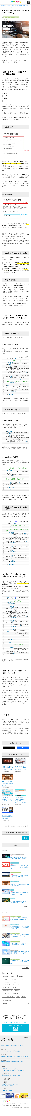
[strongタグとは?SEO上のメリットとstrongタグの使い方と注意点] (20, 761)
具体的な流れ (6, 1074)
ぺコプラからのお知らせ (8, 996)
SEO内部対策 (21, 976)
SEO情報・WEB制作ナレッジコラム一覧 (15, 826)
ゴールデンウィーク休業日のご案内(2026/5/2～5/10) (15, 1051)
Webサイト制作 (6, 984)
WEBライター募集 (13, 1084)
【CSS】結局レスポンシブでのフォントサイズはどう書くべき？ (19, 944)
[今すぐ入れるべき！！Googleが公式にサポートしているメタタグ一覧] (7, 792)
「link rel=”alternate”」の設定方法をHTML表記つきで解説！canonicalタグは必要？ (20, 800)
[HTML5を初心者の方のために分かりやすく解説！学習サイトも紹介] (7, 761)
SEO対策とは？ (6, 1069)
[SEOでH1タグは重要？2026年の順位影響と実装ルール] (7, 777)
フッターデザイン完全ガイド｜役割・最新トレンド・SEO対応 (19, 876)
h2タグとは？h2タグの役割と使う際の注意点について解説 (7, 816)
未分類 (23, 996)
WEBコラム (12, 1091)
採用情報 (4, 1084)
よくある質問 (6, 1079)
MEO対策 (13, 976)
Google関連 (5, 976)
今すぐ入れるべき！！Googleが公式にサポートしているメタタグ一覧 (7, 800)
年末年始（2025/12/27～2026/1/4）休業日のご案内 (14, 1056)
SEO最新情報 (6, 982)
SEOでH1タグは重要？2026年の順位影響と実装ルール (7, 783)
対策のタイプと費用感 (18, 1070)
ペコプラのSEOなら (17, 1069)
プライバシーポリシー (8, 1085)
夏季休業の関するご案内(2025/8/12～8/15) (12, 1062)
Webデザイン (16, 987)
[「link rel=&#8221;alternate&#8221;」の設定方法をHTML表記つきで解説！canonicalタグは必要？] (20, 792)
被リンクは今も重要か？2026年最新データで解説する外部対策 (19, 902)
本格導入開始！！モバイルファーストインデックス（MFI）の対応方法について (19, 867)
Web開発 (17, 990)
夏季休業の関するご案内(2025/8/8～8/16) (12, 1045)
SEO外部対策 (13, 979)
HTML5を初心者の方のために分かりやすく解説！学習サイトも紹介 (7, 767)
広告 (18, 996)
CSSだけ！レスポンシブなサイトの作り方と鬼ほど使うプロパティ (19, 935)
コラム (4, 1089)
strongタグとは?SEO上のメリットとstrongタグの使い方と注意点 (20, 767)
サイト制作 (15, 993)
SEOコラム (5, 1091)
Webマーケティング (7, 990)
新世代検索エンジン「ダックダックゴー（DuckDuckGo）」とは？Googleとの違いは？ (19, 927)
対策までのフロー (7, 1076)
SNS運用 (21, 982)
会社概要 (4, 1082)
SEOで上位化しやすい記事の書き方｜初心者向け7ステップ (19, 893)
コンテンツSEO (6, 993)
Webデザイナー (6, 987)
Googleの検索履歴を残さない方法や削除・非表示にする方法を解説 (19, 952)
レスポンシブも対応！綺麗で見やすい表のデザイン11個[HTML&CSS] (19, 918)
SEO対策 (21, 979)
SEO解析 (14, 982)
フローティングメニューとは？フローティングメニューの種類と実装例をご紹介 (19, 962)
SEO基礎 (5, 979)
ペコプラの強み (6, 1070)
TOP (3, 1067)
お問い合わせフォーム (15, 1025)
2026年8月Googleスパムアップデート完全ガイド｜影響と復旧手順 (19, 857)
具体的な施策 (16, 1076)
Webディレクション (17, 984)
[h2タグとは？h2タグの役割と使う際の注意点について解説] (7, 810)
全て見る (26, 906)
